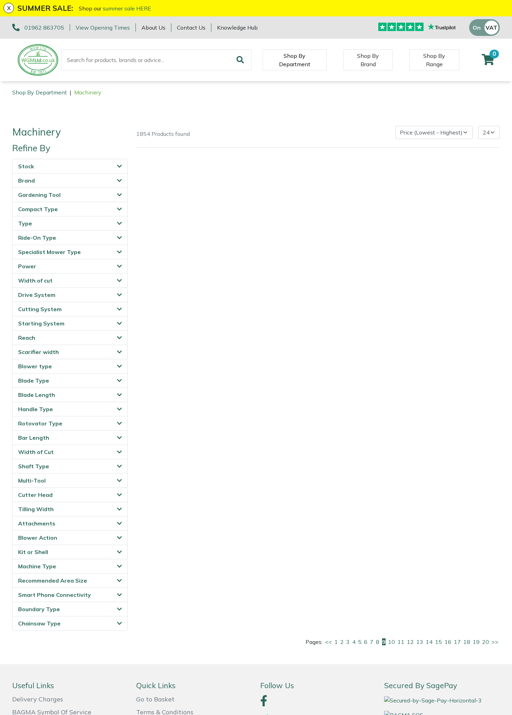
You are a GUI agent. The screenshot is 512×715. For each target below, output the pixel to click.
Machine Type (37, 566)
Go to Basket (155, 699)
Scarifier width (38, 351)
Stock (26, 166)
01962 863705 (44, 27)
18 (466, 641)
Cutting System (40, 309)
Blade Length (36, 394)
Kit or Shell (33, 551)
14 (429, 641)
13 (419, 641)
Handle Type (35, 409)
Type (25, 223)
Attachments (36, 523)
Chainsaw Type (39, 623)
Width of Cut (36, 451)
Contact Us (191, 27)
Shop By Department (294, 60)
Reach (26, 337)
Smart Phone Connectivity (54, 594)
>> (494, 641)
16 (447, 641)
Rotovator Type (40, 423)
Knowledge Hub (237, 27)
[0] (488, 61)
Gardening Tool (39, 194)
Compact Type (38, 209)
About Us (153, 27)
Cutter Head (35, 494)
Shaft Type (33, 466)
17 (457, 641)
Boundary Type (39, 609)
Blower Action (37, 537)
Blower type (35, 366)
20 (485, 641)
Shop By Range (434, 60)
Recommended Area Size (52, 580)
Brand (26, 180)
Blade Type (33, 380)
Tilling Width (36, 509)
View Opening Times (103, 27)
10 (391, 641)
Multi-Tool (32, 480)
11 (400, 641)
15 (438, 641)
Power (27, 266)
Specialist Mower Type (49, 251)
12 (410, 641)
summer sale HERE (127, 8)
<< (328, 641)
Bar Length (33, 437)
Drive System (36, 294)
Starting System (41, 323)
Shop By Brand (368, 60)
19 (476, 641)
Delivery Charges (37, 699)
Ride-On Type (37, 237)
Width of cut (35, 280)
